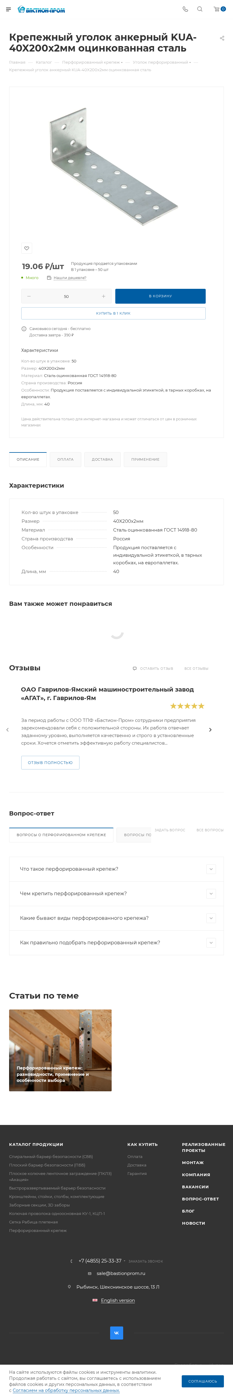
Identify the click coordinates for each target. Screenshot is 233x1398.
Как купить (142, 1144)
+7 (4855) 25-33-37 (100, 1261)
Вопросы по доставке (149, 835)
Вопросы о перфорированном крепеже (61, 835)
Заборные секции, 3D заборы (39, 1205)
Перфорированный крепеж (38, 1230)
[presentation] (8, 730)
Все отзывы (196, 669)
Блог (188, 1211)
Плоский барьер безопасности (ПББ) (47, 1165)
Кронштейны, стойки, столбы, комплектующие (56, 1196)
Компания (196, 1174)
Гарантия (137, 1173)
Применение (145, 459)
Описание (28, 459)
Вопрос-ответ (200, 1198)
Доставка (102, 459)
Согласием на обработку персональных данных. (66, 1390)
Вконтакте (116, 1333)
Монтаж (193, 1162)
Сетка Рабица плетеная (33, 1221)
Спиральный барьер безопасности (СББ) (51, 1156)
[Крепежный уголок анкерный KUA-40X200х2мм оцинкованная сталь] (116, 161)
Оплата (65, 459)
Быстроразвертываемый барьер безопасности (57, 1188)
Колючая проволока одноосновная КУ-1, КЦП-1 (57, 1213)
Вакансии (195, 1186)
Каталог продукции (36, 1144)
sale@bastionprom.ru (121, 1273)
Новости (193, 1223)
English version (118, 1300)
